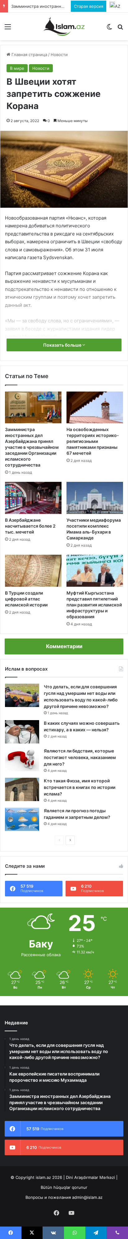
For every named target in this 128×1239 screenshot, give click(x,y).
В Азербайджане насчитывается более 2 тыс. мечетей (30, 525)
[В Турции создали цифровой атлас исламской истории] (33, 571)
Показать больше (62, 345)
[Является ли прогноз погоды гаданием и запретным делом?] (22, 819)
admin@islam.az (87, 1197)
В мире (17, 68)
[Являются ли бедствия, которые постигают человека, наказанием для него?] (22, 759)
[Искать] (120, 29)
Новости (59, 54)
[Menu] (8, 29)
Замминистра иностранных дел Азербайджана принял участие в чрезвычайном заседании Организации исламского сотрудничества (32, 447)
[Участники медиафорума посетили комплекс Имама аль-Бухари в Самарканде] (94, 498)
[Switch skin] (109, 29)
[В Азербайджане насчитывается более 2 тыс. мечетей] (33, 498)
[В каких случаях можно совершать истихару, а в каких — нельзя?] (22, 731)
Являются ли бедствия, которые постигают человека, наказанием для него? (80, 757)
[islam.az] (64, 26)
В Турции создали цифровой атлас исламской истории (26, 598)
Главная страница (28, 54)
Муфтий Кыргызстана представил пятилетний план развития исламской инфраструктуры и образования (94, 604)
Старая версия (88, 6)
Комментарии (64, 646)
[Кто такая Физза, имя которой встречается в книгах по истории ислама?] (22, 789)
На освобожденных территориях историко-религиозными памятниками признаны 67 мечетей (92, 441)
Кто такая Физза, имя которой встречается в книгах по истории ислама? (79, 787)
